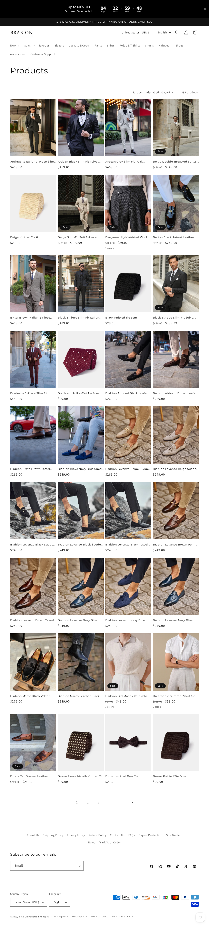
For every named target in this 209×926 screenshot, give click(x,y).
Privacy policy (79, 916)
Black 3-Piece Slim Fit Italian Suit (78, 317)
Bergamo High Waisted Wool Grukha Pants (126, 237)
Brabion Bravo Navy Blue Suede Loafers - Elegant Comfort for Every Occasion (80, 469)
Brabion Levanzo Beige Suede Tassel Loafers (174, 469)
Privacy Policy (76, 835)
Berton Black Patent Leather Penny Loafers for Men (173, 237)
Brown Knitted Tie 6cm (169, 776)
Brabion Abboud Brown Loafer (175, 393)
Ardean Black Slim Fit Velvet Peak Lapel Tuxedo (78, 161)
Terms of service (99, 916)
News (91, 842)
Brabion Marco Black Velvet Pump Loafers (30, 696)
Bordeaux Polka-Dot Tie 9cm (78, 393)
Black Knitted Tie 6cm (121, 317)
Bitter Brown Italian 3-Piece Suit (30, 317)
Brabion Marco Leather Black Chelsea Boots (79, 696)
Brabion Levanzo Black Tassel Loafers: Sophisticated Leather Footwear (127, 544)
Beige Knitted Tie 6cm (26, 237)
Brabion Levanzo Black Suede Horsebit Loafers (31, 544)
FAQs (131, 835)
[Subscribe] (78, 866)
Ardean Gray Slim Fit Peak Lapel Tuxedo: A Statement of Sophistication (126, 161)
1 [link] (77, 802)
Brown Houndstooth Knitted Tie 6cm (80, 776)
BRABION (23, 916)
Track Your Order (110, 842)
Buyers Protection (150, 835)
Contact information (123, 916)
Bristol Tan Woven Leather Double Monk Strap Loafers (29, 776)
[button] (29, 45)
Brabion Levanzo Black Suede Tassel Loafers (79, 544)
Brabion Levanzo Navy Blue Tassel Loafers (173, 620)
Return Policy (97, 835)
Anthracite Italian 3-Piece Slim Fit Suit (32, 161)
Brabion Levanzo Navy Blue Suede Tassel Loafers (125, 620)
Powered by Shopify (38, 916)
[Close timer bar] (205, 9)
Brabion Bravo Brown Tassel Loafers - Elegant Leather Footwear (30, 469)
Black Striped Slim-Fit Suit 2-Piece (174, 317)
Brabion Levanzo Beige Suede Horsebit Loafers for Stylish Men (128, 469)
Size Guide (173, 835)
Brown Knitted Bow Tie (121, 776)
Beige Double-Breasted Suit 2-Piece (175, 161)
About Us (33, 835)
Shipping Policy (53, 835)
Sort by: (137, 92)
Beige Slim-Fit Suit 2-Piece (77, 237)
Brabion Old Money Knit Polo (126, 696)
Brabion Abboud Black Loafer (126, 393)
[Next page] (132, 802)
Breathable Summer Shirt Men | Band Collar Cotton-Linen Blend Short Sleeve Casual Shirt (176, 696)
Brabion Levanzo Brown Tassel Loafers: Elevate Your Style (32, 620)
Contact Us (117, 835)
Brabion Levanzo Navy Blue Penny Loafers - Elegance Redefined (78, 620)
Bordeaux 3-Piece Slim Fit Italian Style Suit (29, 393)
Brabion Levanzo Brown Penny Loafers (175, 544)
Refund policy (60, 916)
